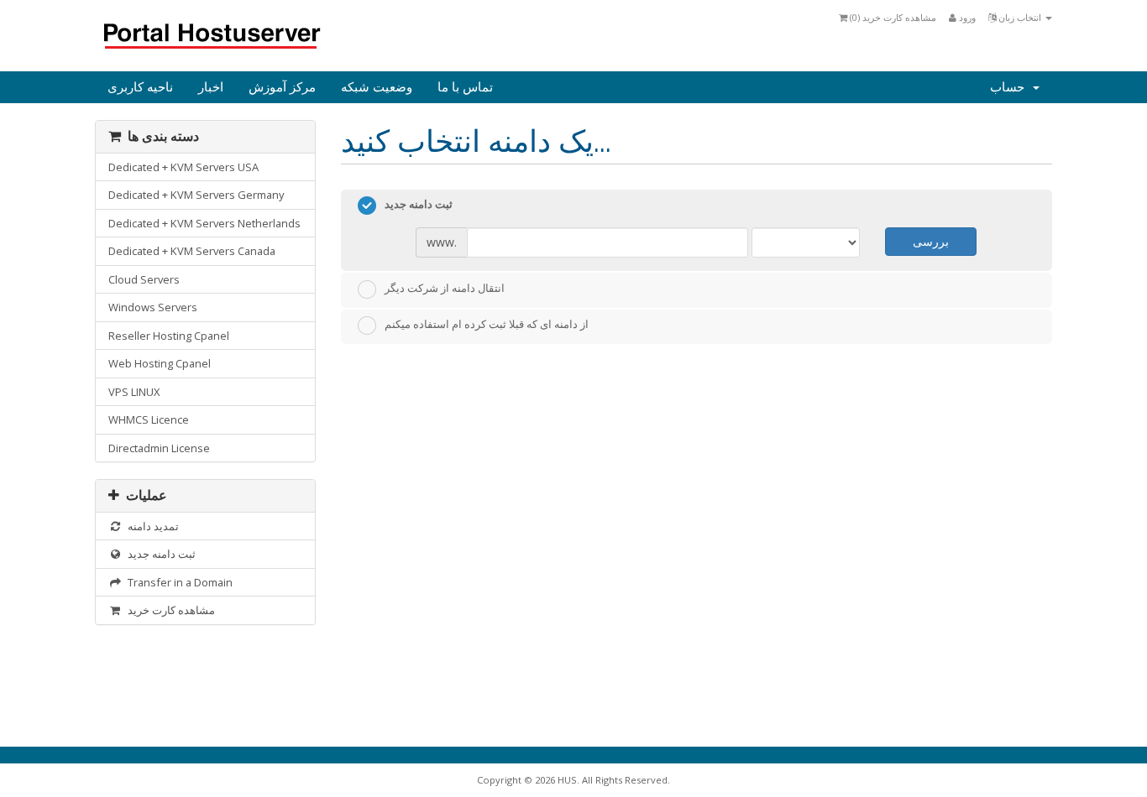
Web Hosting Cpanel (159, 363)
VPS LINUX (134, 391)
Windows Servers (152, 307)
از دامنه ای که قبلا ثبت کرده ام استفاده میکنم (487, 324)
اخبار (210, 87)
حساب (1010, 87)
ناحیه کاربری (140, 87)
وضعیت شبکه (376, 87)
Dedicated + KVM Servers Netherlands (204, 223)
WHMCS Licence (148, 419)
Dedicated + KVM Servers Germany (196, 194)
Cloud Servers (144, 279)
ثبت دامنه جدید (159, 553)
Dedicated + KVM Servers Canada (191, 250)
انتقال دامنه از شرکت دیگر (445, 287)
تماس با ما (465, 87)
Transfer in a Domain (178, 582)
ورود (966, 17)
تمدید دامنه (151, 526)
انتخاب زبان (1020, 17)
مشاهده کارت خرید (169, 609)
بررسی (931, 241)
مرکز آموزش (282, 87)
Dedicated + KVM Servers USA (183, 167)
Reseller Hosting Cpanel (168, 335)
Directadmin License (159, 448)
